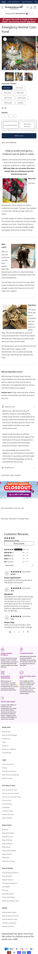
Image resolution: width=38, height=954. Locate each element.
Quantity (5, 112)
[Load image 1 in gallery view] (9, 76)
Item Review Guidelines (10, 775)
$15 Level (19, 88)
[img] (16, 572)
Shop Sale (5, 857)
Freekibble (6, 807)
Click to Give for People (10, 793)
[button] (28, 7)
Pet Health (6, 887)
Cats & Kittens (7, 876)
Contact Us (6, 739)
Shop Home (6, 847)
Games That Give (8, 814)
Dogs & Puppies (7, 880)
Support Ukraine (8, 926)
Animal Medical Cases (10, 919)
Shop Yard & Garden (9, 850)
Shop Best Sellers (8, 833)
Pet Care (5, 890)
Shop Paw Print (7, 836)
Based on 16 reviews (11, 540)
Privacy (4, 768)
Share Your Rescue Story (10, 901)
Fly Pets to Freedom (9, 923)
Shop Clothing (7, 840)
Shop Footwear (7, 843)
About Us (5, 746)
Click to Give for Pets (9, 790)
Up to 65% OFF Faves (19, 494)
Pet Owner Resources (9, 883)
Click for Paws (7, 804)
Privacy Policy (19, 459)
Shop (4, 2)
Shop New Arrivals (8, 861)
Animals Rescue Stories (10, 873)
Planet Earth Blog (8, 897)
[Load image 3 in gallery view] (28, 76)
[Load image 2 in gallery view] (19, 76)
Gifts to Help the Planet (10, 916)
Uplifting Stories (8, 894)
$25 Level (7, 93)
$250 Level (22, 98)
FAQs (4, 742)
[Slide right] (36, 77)
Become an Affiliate (9, 749)
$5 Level (7, 88)
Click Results (6, 753)
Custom (20, 103)
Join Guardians (13, 2)
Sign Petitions (27, 2)
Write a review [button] (19, 543)
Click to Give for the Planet (11, 797)
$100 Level (8, 98)
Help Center (6, 731)
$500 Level (8, 103)
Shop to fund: (15, 13)
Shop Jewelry (7, 854)
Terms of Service (8, 764)
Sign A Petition (7, 818)
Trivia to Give (6, 800)
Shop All (5, 829)
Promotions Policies (9, 771)
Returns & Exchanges (9, 735)
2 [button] (14, 632)
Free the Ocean (7, 811)
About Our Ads (7, 778)
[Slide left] (2, 77)
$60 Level (20, 93)
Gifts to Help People (9, 912)
